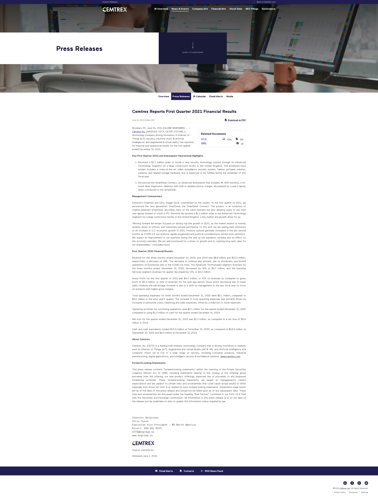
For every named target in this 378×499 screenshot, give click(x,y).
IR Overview (161, 8)
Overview (163, 96)
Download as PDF (237, 120)
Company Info (200, 8)
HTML (229, 139)
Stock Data (235, 8)
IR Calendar (199, 96)
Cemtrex (136, 131)
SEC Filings (252, 8)
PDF (241, 139)
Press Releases (181, 96)
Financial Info (218, 8)
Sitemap (364, 492)
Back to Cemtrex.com (266, 2)
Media (229, 96)
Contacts (189, 470)
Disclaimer (353, 492)
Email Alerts (216, 96)
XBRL (204, 143)
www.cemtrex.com (230, 356)
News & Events (180, 8)
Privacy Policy (340, 492)
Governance (268, 8)
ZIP (242, 143)
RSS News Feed (214, 470)
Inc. (143, 131)
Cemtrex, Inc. (345, 488)
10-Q (204, 138)
